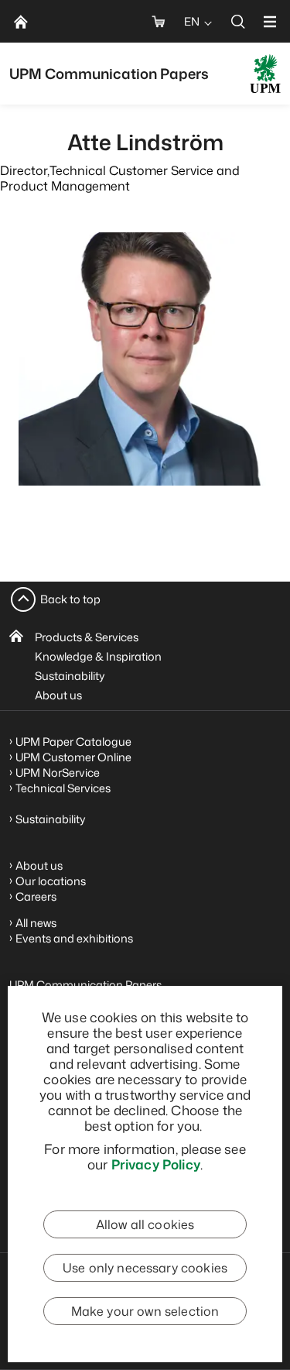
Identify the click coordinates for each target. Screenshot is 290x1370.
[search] (238, 21)
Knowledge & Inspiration (98, 656)
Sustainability (70, 676)
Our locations (50, 881)
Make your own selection (145, 1311)
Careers (35, 896)
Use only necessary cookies (145, 1267)
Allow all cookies (145, 1224)
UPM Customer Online (73, 757)
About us (58, 695)
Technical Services (63, 788)
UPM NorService (57, 772)
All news (35, 923)
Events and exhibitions (74, 938)
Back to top (70, 599)
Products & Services (86, 637)
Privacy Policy (155, 1164)
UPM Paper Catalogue (73, 741)
